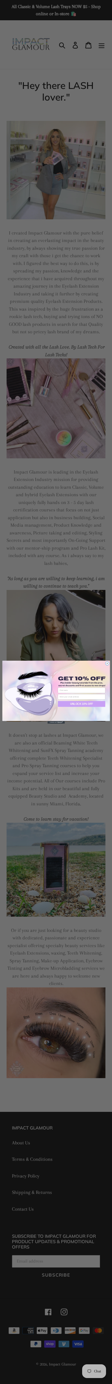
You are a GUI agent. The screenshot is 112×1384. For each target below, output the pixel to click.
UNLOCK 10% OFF (81, 703)
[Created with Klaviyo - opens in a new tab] (56, 722)
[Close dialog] (107, 663)
